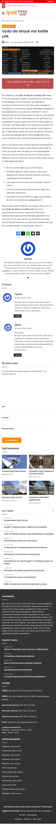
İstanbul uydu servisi (16, 807)
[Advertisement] (28, 46)
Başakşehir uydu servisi (11, 793)
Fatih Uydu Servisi (9, 768)
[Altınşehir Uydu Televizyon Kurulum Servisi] (41, 462)
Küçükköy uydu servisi (11, 759)
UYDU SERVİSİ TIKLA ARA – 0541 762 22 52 (27, 83)
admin (28, 258)
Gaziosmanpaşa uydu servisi (13, 789)
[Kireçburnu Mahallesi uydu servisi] (41, 488)
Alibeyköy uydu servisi (11, 755)
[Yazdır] (38, 233)
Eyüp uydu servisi (9, 785)
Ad (4, 407)
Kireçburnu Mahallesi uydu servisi (39, 498)
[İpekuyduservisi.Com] (17, 13)
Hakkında (27, 819)
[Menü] (3, 14)
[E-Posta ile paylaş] (33, 233)
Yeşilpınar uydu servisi (11, 746)
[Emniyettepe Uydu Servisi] (14, 462)
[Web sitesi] (28, 277)
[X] (23, 233)
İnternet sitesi (8, 428)
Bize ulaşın (37, 819)
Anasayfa (18, 819)
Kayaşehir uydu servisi (11, 763)
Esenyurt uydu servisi (12, 497)
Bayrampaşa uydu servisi (12, 780)
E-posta (6, 418)
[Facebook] (18, 233)
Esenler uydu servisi (10, 776)
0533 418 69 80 (40, 1)
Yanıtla (17, 316)
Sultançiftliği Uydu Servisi (12, 772)
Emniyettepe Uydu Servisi (14, 471)
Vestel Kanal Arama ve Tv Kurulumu (21, 6)
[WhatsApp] (28, 233)
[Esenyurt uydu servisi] (14, 488)
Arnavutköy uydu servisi (11, 751)
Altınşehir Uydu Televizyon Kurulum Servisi (41, 472)
